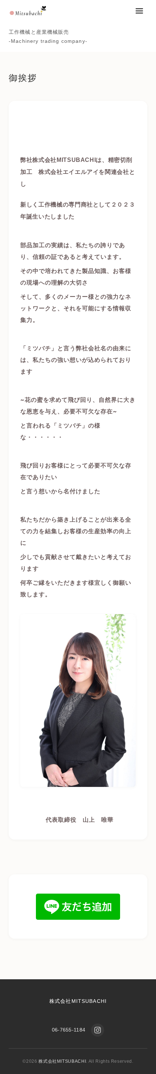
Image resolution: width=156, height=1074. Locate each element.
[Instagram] (97, 1030)
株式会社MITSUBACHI (78, 1001)
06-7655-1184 (68, 1030)
